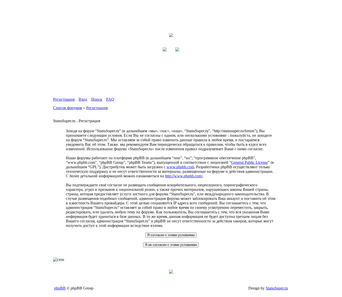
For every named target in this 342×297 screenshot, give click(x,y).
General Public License (249, 162)
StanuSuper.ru (277, 288)
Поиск (96, 99)
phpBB (60, 288)
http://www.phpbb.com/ (184, 176)
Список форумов (67, 108)
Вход (83, 99)
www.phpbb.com (180, 167)
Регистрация (64, 99)
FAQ (110, 99)
